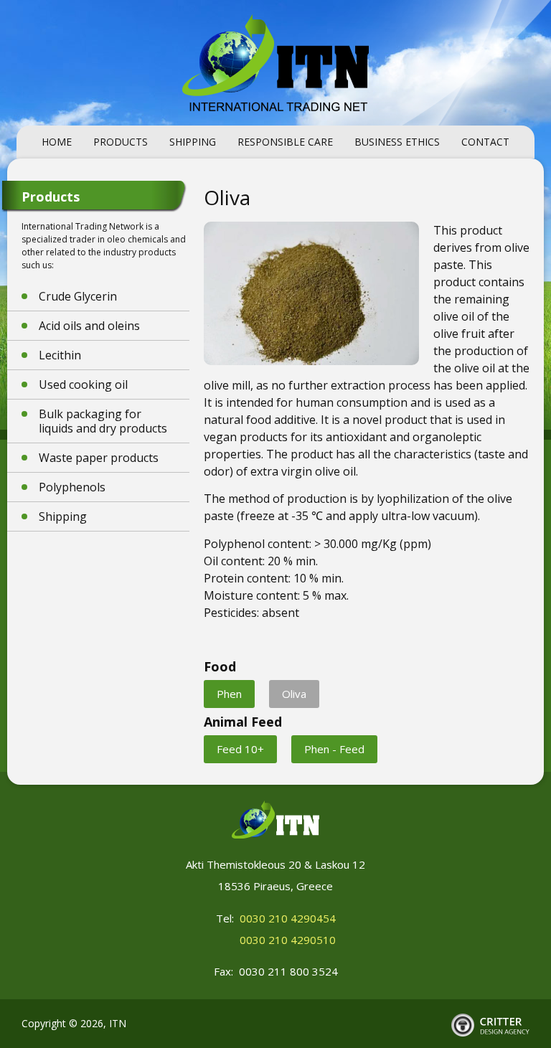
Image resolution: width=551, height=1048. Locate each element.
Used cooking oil (83, 384)
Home (57, 141)
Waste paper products (99, 458)
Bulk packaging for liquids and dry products (103, 421)
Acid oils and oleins (89, 326)
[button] (229, 694)
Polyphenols (72, 487)
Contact (485, 141)
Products (120, 141)
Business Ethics (397, 141)
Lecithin (60, 355)
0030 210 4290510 (288, 940)
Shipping (192, 141)
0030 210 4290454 (288, 918)
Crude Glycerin (78, 296)
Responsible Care (285, 141)
